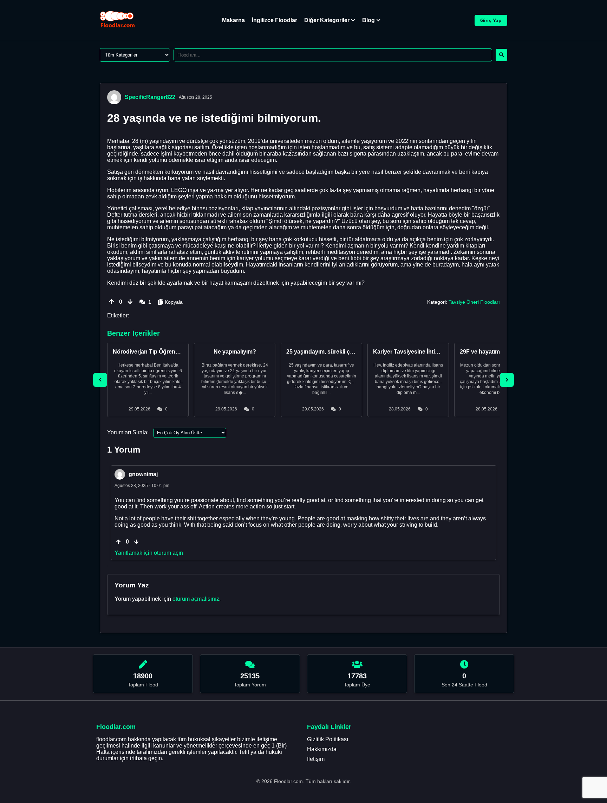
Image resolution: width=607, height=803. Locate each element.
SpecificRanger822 (150, 97)
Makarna (233, 20)
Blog (368, 20)
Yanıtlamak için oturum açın (149, 553)
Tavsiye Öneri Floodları (474, 302)
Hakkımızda (322, 749)
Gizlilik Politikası (327, 739)
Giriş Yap (491, 20)
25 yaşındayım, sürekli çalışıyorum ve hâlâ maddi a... (355, 352)
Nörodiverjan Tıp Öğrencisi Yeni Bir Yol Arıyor (173, 352)
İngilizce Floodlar (274, 20)
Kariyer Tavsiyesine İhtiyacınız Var (418, 352)
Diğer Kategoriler (327, 20)
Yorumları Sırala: (128, 432)
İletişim (316, 759)
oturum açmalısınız (195, 599)
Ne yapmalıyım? (235, 352)
